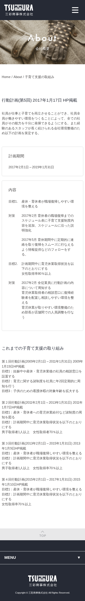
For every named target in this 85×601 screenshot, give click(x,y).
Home (6, 77)
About (18, 77)
